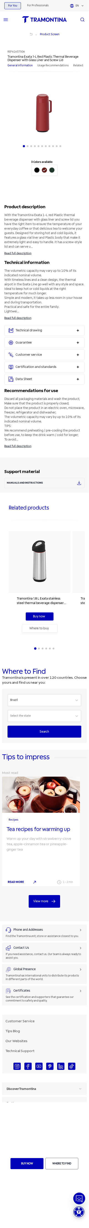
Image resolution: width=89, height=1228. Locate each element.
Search (44, 731)
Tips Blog (12, 1031)
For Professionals (38, 5)
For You (12, 5)
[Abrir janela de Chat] (79, 1198)
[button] (79, 1212)
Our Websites (16, 1041)
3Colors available (42, 162)
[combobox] (10, 700)
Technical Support (20, 1051)
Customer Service (20, 1021)
